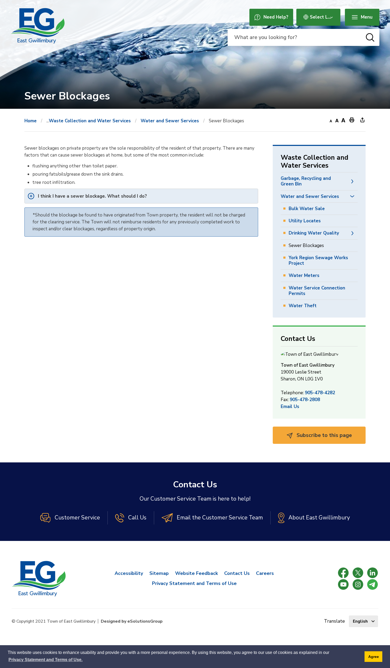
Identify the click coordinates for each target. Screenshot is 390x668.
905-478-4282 (320, 393)
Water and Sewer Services (170, 121)
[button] (352, 181)
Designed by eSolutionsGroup (132, 621)
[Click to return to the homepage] (38, 26)
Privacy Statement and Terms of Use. (45, 659)
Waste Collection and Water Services (90, 121)
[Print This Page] (351, 119)
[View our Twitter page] (358, 572)
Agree (373, 656)
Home (30, 121)
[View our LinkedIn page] (372, 572)
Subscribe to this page (323, 435)
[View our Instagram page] (358, 584)
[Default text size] (337, 119)
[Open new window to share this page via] (362, 119)
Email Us (290, 407)
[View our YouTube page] (343, 584)
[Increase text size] (343, 119)
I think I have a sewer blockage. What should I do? (92, 196)
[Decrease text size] (330, 119)
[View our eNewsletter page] (372, 584)
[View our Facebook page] (343, 572)
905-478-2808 (305, 400)
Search (370, 37)
